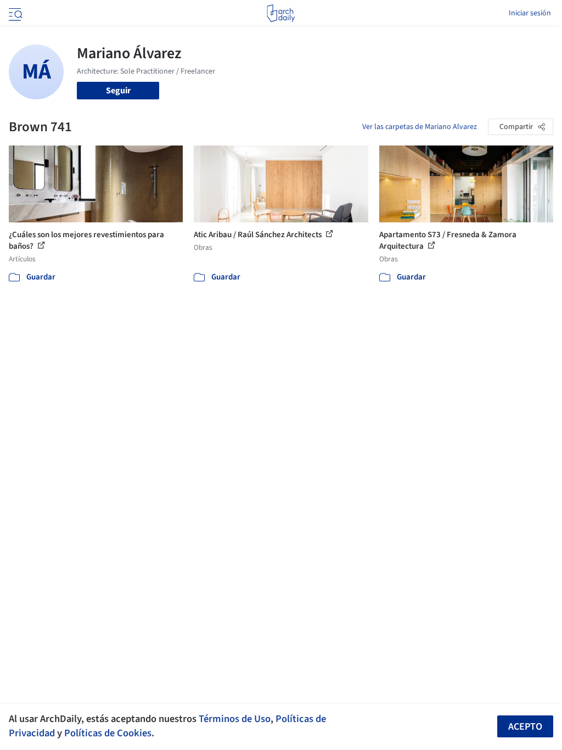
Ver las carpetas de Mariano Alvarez (419, 127)
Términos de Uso (235, 719)
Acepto (525, 727)
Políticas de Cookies (107, 733)
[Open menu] (14, 13)
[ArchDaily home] (281, 13)
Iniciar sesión (530, 13)
